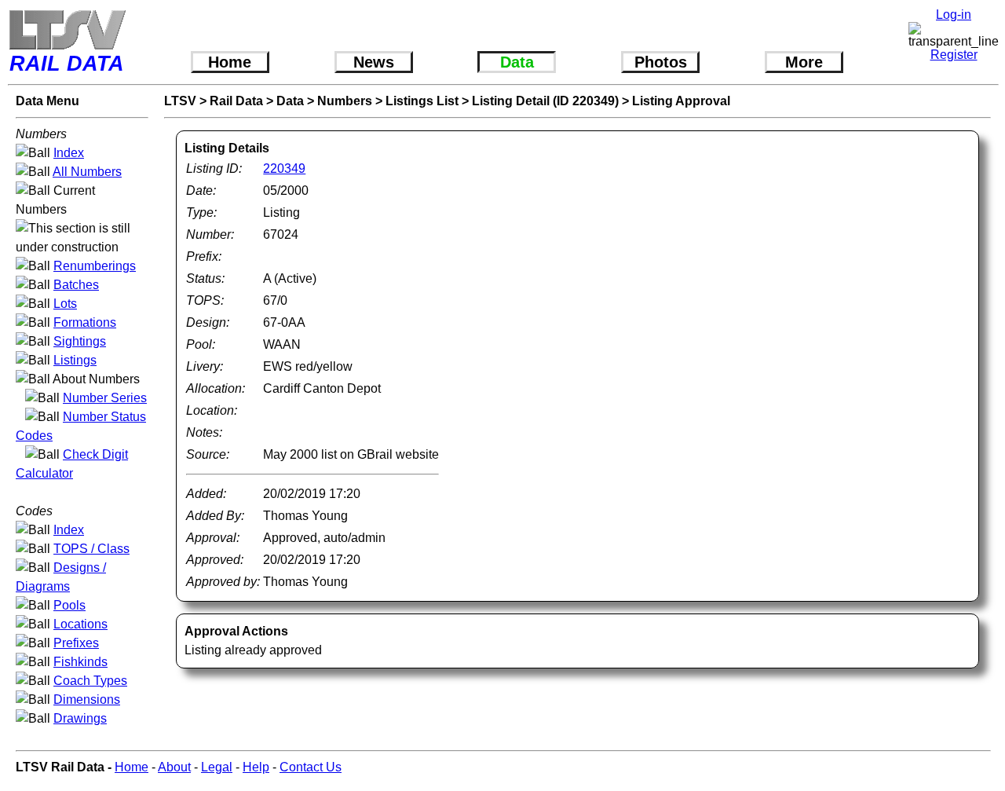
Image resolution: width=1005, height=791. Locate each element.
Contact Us (311, 767)
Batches (76, 284)
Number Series (105, 398)
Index (68, 152)
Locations (80, 624)
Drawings (80, 718)
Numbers (344, 101)
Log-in (953, 14)
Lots (65, 303)
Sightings (79, 341)
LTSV (180, 101)
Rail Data (236, 101)
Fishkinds (80, 661)
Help (256, 767)
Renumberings (94, 266)
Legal (216, 767)
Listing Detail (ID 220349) (545, 101)
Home (229, 62)
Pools (69, 605)
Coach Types (90, 680)
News (373, 62)
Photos (660, 62)
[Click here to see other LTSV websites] (67, 29)
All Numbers (87, 171)
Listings (75, 360)
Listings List (422, 101)
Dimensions (86, 699)
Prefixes (76, 643)
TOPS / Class (91, 548)
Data (517, 62)
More (804, 62)
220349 (284, 168)
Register (954, 54)
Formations (84, 322)
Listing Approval (681, 101)
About (174, 767)
